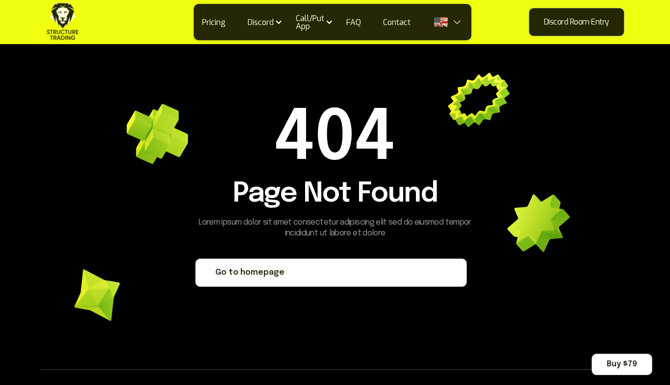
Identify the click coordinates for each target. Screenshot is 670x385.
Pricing (214, 22)
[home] (63, 22)
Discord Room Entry (576, 22)
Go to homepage (249, 272)
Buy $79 (622, 364)
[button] (268, 22)
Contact (397, 22)
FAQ (353, 22)
